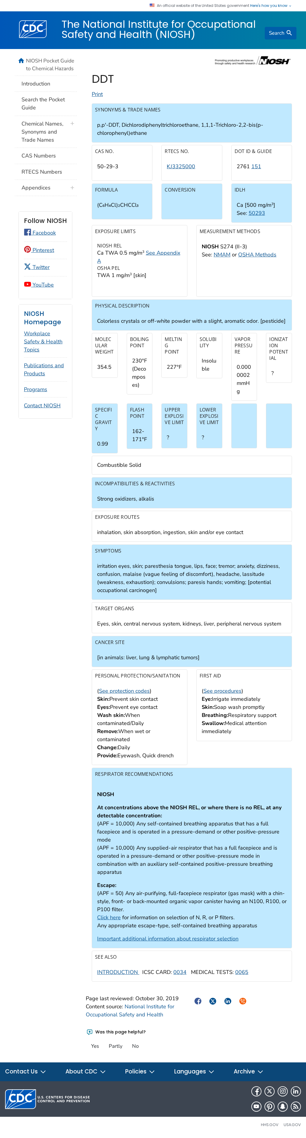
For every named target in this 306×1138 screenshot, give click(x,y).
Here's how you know (269, 6)
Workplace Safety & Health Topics (43, 341)
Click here (109, 917)
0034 (179, 972)
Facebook (43, 232)
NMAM (222, 254)
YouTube (42, 284)
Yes (95, 1046)
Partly (116, 1046)
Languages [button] (190, 1071)
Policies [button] (136, 1071)
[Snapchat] (283, 1107)
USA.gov (292, 1125)
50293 (257, 213)
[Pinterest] (269, 1107)
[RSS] (296, 1107)
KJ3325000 (181, 166)
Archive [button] (245, 1071)
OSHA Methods (257, 254)
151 (256, 166)
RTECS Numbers (42, 171)
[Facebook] (256, 1091)
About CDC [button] (82, 1071)
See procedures (222, 691)
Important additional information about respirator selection (167, 938)
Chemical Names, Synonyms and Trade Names (42, 131)
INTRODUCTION (118, 972)
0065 (241, 972)
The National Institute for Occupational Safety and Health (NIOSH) (159, 29)
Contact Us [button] (22, 1071)
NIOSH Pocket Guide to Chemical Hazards (50, 64)
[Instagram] (283, 1091)
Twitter (40, 267)
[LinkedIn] (296, 1091)
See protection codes (124, 691)
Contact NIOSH (42, 405)
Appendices (36, 187)
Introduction (36, 83)
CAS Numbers (39, 155)
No (135, 1046)
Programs (35, 389)
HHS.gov (270, 1125)
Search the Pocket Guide (43, 103)
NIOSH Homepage (42, 317)
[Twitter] (269, 1091)
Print (97, 94)
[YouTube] (256, 1107)
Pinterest (42, 250)
